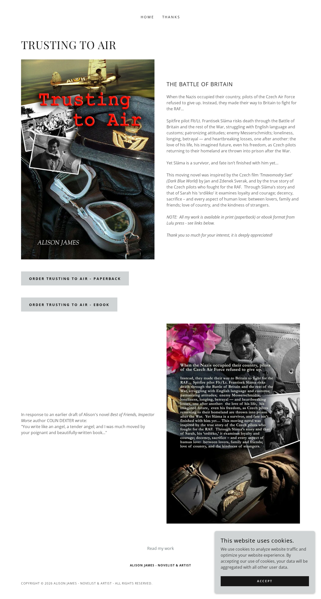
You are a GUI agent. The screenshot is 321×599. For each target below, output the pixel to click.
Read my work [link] (160, 548)
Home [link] (147, 17)
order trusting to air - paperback (75, 278)
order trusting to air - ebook (69, 304)
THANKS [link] (171, 17)
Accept (264, 581)
